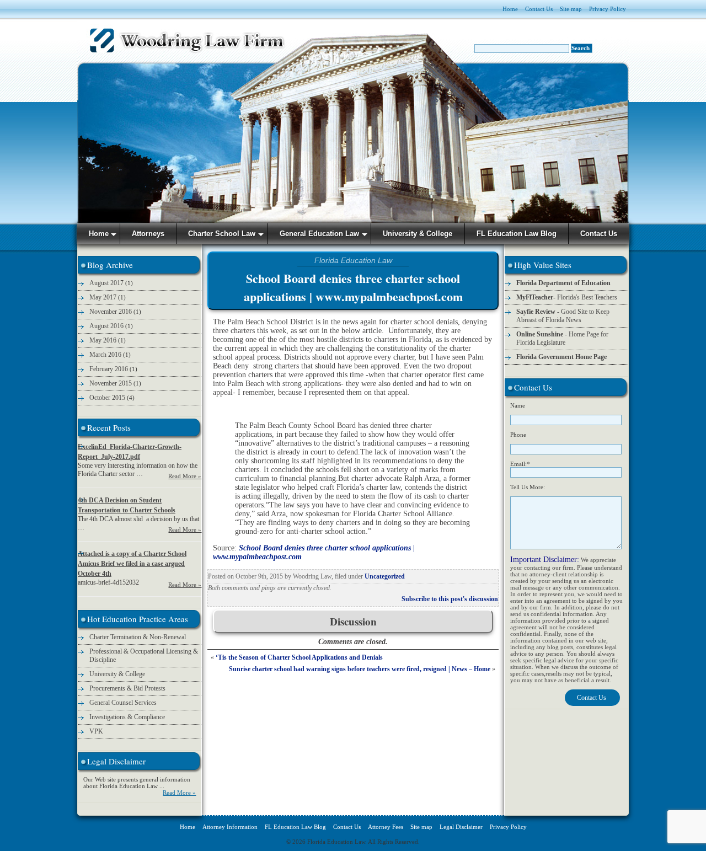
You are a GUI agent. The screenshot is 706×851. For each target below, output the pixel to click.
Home (510, 9)
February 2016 (108, 369)
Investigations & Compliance (127, 717)
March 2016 (105, 354)
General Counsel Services (123, 703)
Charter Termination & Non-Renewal (137, 637)
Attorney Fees (385, 826)
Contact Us (539, 9)
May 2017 (102, 297)
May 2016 (102, 340)
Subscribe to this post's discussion (450, 599)
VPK (96, 731)
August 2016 (106, 326)
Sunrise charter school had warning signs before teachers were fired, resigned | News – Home (359, 669)
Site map (571, 9)
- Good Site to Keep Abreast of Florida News (562, 316)
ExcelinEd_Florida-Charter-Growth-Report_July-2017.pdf (129, 452)
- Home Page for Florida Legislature (562, 338)
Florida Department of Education (563, 283)
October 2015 (107, 398)
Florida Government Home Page (561, 357)
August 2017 (106, 283)
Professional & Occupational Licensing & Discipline (143, 655)
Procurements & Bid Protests (127, 688)
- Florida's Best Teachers (566, 297)
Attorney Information (230, 826)
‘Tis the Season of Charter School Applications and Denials (299, 657)
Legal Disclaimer (461, 826)
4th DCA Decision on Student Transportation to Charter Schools (126, 505)
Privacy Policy (607, 9)
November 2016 (110, 311)
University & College (117, 674)
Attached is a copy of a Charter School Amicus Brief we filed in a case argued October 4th (132, 563)
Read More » (184, 476)
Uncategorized (385, 576)
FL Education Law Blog (295, 826)
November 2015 (110, 383)
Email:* (520, 464)
